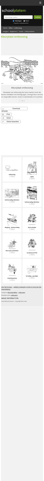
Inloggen (5, 31)
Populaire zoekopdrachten (21, 23)
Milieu (11, 28)
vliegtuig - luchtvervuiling (12, 227)
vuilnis (32, 177)
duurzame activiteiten (12, 251)
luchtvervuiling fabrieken (12, 200)
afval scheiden (32, 227)
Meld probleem (29, 31)
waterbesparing (12, 278)
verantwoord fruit (32, 253)
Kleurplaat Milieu (12, 292)
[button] (11, 121)
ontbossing (18, 28)
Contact (21, 31)
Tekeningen (18, 21)
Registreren (13, 31)
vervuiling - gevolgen (32, 276)
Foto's (27, 21)
